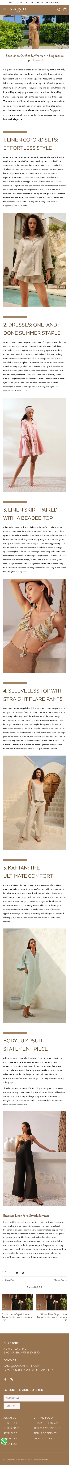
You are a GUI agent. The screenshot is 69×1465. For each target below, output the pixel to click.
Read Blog (10, 1433)
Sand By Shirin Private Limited (20, 1460)
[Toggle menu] (4, 8)
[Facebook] (5, 1380)
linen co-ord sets (30, 197)
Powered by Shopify (40, 1460)
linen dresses (32, 374)
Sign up (11, 1406)
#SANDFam (10, 1438)
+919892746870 (30, 1352)
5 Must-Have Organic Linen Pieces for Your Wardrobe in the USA (17, 1317)
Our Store (11, 1423)
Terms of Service (45, 1433)
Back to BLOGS (34, 1287)
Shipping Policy (44, 1417)
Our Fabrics (12, 1428)
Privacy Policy (43, 1438)
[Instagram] (11, 1380)
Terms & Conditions (47, 1428)
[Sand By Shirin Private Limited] (18, 10)
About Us (10, 1417)
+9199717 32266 (13, 1369)
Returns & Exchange (47, 1423)
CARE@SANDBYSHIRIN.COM (21, 1365)
